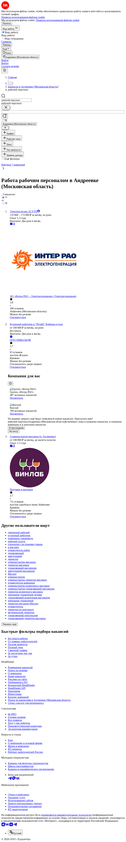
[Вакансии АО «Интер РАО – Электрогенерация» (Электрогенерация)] (66, 260)
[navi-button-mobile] (4, 70)
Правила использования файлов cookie (57, 20)
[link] (6, 53)
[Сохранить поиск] (4, 116)
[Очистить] (5, 107)
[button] (5, 60)
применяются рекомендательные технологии (66, 815)
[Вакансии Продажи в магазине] (66, 468)
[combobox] (16, 100)
